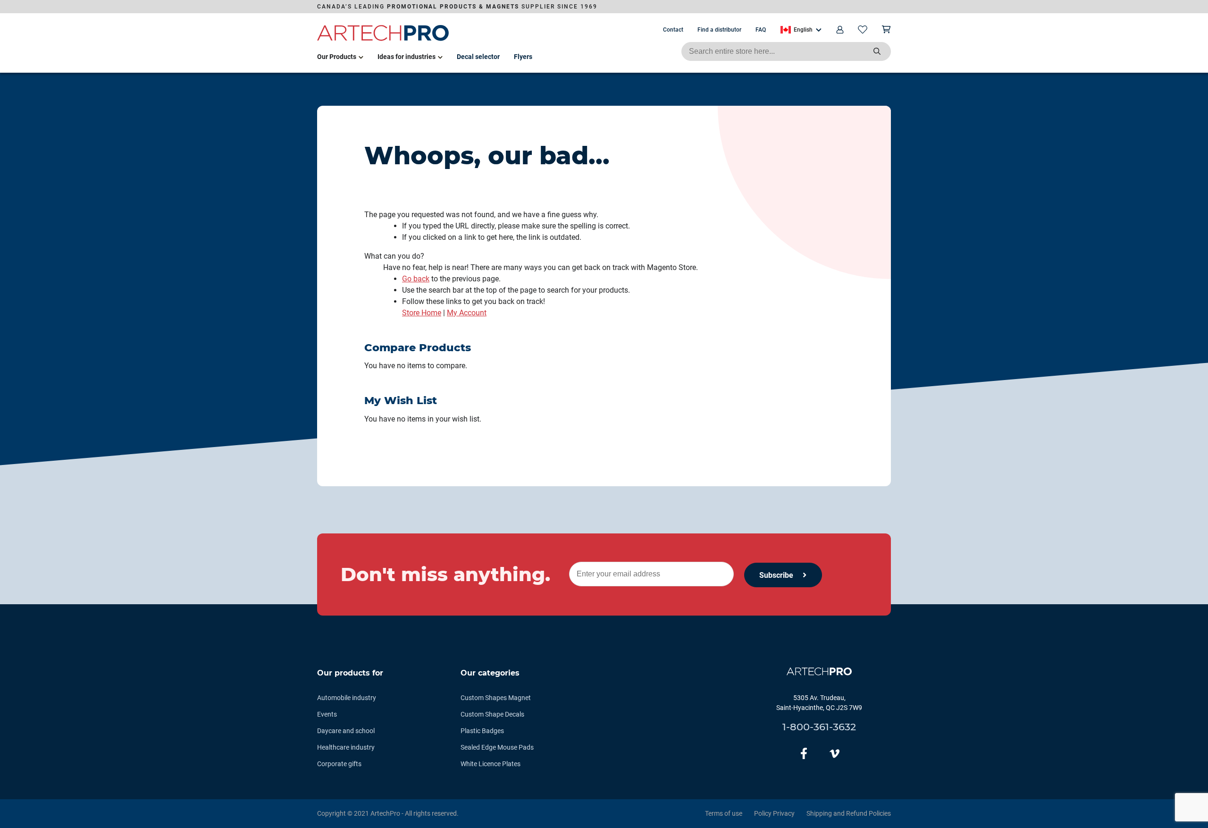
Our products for (350, 672)
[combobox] (786, 51)
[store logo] (383, 39)
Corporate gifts (339, 764)
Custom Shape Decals (492, 714)
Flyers (523, 56)
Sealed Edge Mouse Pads (497, 747)
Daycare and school (346, 731)
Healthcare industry (346, 747)
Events (327, 714)
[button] (801, 29)
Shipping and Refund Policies (848, 813)
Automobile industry (346, 697)
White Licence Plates (490, 764)
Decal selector (478, 56)
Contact (673, 29)
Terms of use (723, 813)
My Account (467, 312)
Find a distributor (719, 29)
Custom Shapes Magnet (496, 697)
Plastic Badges (482, 731)
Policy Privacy (774, 813)
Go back (415, 278)
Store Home (421, 312)
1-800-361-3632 (819, 727)
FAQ (760, 29)
